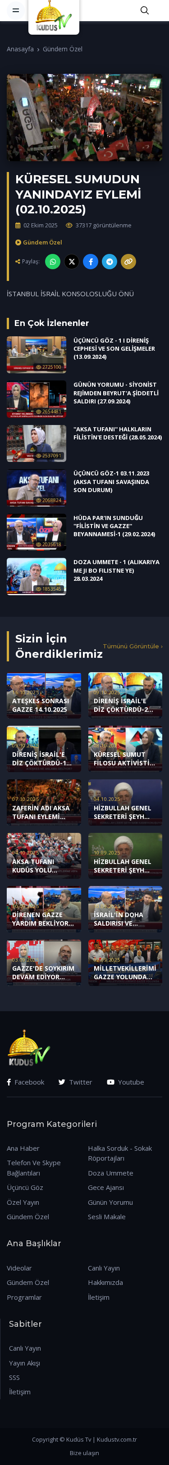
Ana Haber (23, 1148)
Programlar (24, 1297)
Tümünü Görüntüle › (133, 646)
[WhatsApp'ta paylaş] (52, 261)
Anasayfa (20, 49)
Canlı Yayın (104, 1267)
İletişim (99, 1297)
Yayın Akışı (24, 1362)
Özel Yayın (23, 1202)
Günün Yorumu (110, 1202)
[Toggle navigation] (16, 10)
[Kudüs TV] (55, 10)
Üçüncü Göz (25, 1187)
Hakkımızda (105, 1282)
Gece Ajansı (106, 1187)
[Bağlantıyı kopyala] (128, 261)
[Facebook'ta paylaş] (90, 261)
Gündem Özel (62, 49)
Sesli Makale (107, 1216)
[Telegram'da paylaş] (109, 261)
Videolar (19, 1267)
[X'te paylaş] (71, 261)
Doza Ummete (110, 1172)
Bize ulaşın (84, 1453)
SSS (14, 1377)
